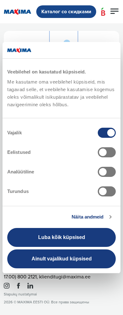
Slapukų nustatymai (20, 294)
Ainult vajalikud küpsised (62, 258)
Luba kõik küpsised (61, 237)
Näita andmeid (87, 216)
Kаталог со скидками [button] (66, 12)
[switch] (107, 152)
